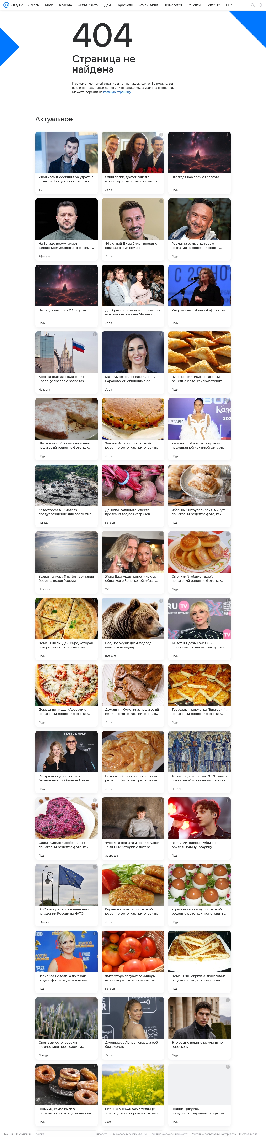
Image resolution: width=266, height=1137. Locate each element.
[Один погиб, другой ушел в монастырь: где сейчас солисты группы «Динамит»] (133, 163)
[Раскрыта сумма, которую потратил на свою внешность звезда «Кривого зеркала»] (199, 229)
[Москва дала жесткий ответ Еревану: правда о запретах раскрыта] (66, 362)
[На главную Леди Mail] (16, 5)
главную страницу (117, 92)
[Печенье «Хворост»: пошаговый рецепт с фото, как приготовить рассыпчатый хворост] (133, 762)
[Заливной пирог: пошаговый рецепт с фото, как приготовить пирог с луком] (133, 429)
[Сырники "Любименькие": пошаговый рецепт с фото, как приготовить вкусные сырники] (199, 562)
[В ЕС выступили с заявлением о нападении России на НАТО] (66, 895)
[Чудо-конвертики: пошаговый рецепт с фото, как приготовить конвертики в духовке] (199, 362)
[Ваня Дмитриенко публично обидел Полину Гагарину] (199, 828)
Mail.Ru (8, 1134)
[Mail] (6, 5)
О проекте (101, 1134)
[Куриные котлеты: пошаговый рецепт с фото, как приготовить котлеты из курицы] (133, 895)
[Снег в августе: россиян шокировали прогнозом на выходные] (66, 1028)
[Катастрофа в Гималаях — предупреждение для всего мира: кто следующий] (66, 496)
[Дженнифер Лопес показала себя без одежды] (133, 1028)
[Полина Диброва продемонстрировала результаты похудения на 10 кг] (199, 1095)
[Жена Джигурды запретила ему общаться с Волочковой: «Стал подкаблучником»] (133, 562)
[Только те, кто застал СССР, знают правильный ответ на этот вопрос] (199, 762)
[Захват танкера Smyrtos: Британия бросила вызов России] (66, 562)
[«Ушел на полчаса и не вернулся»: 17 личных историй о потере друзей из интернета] (133, 828)
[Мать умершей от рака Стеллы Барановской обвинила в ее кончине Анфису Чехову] (133, 362)
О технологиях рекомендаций (128, 1134)
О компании (23, 1134)
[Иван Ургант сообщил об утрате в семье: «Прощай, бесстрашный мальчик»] (66, 163)
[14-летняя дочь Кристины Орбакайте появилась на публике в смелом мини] (199, 629)
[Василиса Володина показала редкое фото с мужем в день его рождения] (66, 962)
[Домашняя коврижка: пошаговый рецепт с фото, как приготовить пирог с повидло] (199, 962)
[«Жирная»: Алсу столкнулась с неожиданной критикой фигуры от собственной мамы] (199, 429)
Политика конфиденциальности (169, 1134)
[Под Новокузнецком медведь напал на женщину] (133, 629)
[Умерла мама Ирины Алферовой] (199, 296)
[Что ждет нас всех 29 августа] (66, 296)
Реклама (39, 1134)
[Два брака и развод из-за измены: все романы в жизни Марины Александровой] (133, 296)
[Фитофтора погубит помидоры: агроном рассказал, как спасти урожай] (133, 962)
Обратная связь (249, 1134)
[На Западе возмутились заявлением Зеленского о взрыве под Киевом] (66, 229)
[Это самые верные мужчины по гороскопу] (199, 1028)
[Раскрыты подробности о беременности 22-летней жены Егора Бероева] (66, 762)
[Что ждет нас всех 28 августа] (199, 163)
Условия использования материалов (213, 1134)
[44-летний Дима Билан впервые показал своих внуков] (133, 229)
